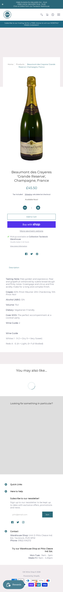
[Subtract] (25, 208)
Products (20, 64)
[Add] (38, 208)
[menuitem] (41, 15)
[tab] (14, 267)
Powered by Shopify (31, 576)
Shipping (28, 194)
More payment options (31, 231)
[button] (2, 4)
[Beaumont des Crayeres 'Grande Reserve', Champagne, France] (31, 118)
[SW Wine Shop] (7, 15)
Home (10, 64)
